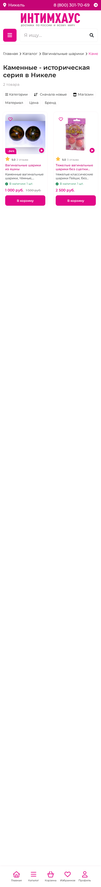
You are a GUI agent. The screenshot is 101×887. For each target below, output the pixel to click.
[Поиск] (92, 35)
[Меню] (10, 35)
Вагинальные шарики (63, 53)
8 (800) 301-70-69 (72, 5)
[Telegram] (96, 5)
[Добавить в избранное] (10, 119)
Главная (11, 53)
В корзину (25, 201)
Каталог (31, 53)
